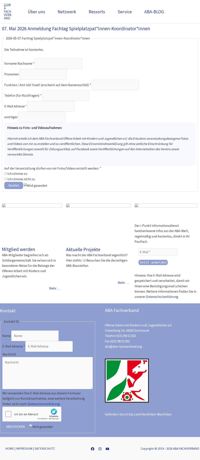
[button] (47, 12)
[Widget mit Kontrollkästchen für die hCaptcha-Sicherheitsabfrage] (31, 414)
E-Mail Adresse (15, 106)
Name (6, 336)
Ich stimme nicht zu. (21, 179)
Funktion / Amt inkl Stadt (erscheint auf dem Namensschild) (47, 85)
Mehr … (54, 288)
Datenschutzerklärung (162, 297)
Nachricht (9, 354)
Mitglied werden (18, 249)
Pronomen (12, 74)
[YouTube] (107, 449)
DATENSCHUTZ (45, 448)
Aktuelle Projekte (83, 249)
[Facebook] (92, 449)
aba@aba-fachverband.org (123, 346)
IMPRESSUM (24, 448)
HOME (9, 448)
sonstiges (11, 117)
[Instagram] (100, 449)
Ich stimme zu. (17, 173)
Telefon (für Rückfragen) (22, 95)
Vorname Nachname (19, 63)
